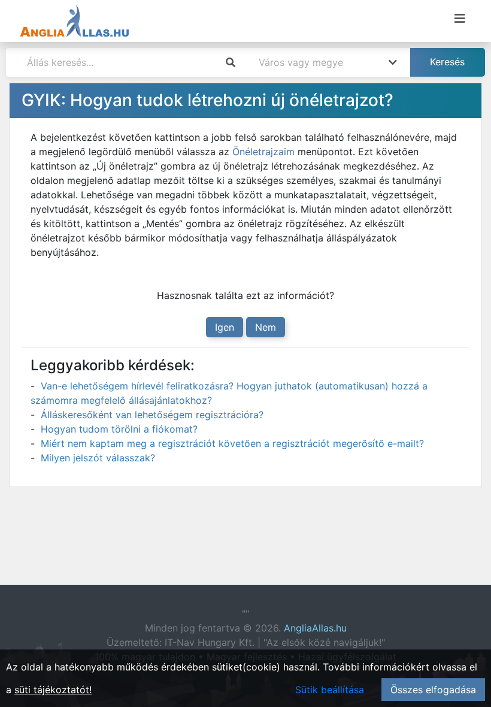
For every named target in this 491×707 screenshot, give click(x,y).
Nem (265, 327)
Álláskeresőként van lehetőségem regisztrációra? (152, 415)
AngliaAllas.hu (315, 628)
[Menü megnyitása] (460, 18)
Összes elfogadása (433, 690)
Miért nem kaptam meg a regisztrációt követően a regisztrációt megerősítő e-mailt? (232, 443)
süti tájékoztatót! (53, 690)
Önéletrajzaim (263, 152)
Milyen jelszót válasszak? (98, 458)
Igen (224, 327)
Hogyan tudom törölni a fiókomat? (119, 429)
